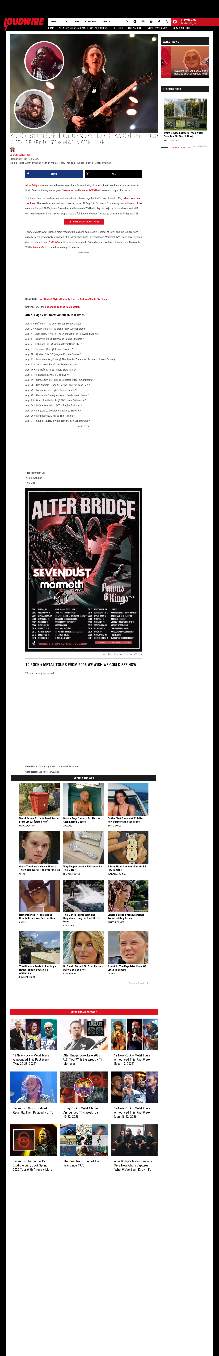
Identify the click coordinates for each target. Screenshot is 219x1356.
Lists (64, 21)
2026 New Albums (98, 28)
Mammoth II (39, 247)
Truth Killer (54, 242)
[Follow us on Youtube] (151, 22)
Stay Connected (181, 28)
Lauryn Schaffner (20, 154)
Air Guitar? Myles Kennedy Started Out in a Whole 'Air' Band (74, 299)
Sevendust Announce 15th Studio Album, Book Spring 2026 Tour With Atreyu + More (32, 1165)
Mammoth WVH (88, 190)
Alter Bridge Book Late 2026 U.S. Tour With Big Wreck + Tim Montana (83, 1059)
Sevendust (68, 190)
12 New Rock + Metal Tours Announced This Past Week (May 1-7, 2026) (132, 1059)
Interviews (90, 21)
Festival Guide (135, 28)
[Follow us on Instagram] (143, 22)
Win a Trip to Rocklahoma (72, 28)
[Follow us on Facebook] (159, 22)
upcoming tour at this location (62, 306)
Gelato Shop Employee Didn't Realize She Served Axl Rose (181, 72)
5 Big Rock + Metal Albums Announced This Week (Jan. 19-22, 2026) (81, 1112)
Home (51, 28)
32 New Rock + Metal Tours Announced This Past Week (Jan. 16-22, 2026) (132, 1112)
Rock (57, 772)
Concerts (43, 772)
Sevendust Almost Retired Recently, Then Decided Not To (33, 1110)
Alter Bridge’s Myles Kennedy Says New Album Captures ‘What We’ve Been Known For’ (133, 1165)
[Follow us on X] (167, 22)
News (53, 21)
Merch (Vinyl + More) (158, 28)
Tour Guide (117, 28)
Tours (75, 21)
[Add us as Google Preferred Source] (135, 22)
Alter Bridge (32, 185)
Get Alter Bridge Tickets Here (84, 221)
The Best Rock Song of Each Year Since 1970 (82, 1163)
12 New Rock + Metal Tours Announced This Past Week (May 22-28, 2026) (31, 1059)
